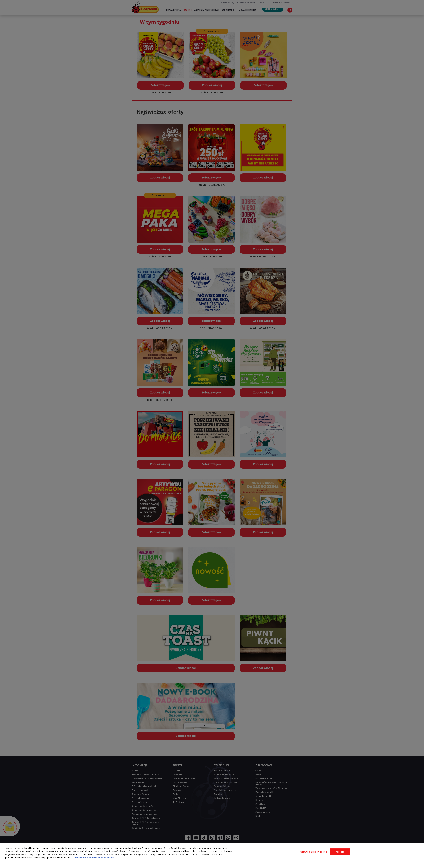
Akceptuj (340, 852)
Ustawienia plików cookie (313, 852)
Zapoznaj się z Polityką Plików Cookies (93, 857)
